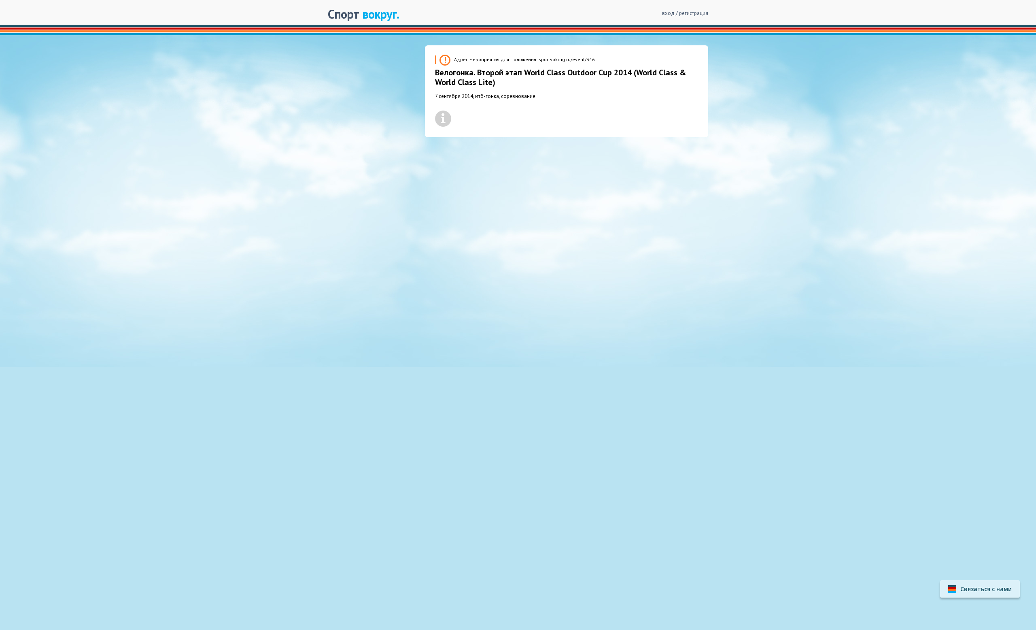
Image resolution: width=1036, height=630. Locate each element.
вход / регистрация (685, 13)
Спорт (363, 14)
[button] (980, 589)
